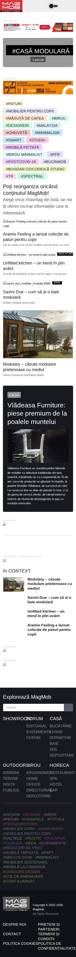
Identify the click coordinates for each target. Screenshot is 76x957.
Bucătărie (61, 726)
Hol (54, 749)
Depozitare (62, 755)
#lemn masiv (51, 829)
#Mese (50, 815)
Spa (53, 778)
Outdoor (14, 765)
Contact (12, 934)
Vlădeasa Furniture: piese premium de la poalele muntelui (37, 413)
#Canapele (33, 819)
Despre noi (14, 924)
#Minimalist (47, 857)
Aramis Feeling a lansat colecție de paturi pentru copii (36, 237)
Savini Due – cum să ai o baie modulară (31, 294)
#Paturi (11, 819)
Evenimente (38, 732)
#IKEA (30, 843)
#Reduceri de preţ (22, 848)
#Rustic (33, 838)
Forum (34, 718)
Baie (57, 282)
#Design (11, 815)
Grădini (11, 773)
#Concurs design (21, 872)
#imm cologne (17, 857)
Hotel (56, 784)
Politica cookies (20, 943)
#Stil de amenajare (23, 876)
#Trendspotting (20, 824)
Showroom (14, 718)
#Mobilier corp (19, 829)
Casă (14, 395)
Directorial (39, 790)
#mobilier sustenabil (25, 862)
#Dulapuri (54, 838)
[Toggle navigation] (43, 6)
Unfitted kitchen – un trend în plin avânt (34, 266)
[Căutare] (68, 708)
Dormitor (60, 737)
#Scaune (32, 815)
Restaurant (62, 773)
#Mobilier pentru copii (27, 834)
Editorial (36, 726)
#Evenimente (52, 843)
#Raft (47, 853)
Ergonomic (38, 773)
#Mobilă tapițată (20, 853)
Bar (53, 790)
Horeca (59, 765)
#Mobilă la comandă (24, 867)
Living (56, 732)
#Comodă (12, 843)
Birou (33, 765)
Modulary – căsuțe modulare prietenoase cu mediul (29, 367)
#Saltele (12, 838)
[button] (65, 6)
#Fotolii (55, 819)
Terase (10, 778)
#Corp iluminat (18, 881)
